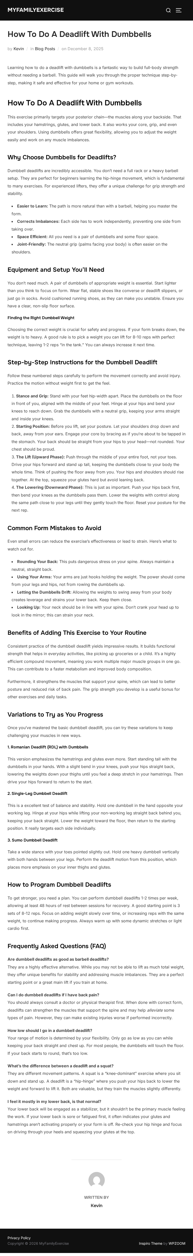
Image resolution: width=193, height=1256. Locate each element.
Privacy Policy (19, 1238)
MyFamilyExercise (36, 10)
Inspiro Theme (150, 1243)
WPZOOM (177, 1243)
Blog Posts (45, 48)
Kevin (19, 48)
